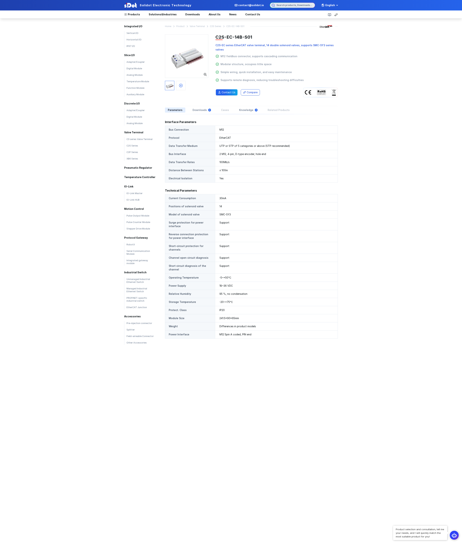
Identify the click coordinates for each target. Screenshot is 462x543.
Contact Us (252, 14)
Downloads (192, 14)
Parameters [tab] (175, 109)
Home (168, 26)
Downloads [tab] (201, 109)
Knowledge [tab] (248, 109)
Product (180, 26)
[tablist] (251, 110)
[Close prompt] (393, 526)
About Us (215, 14)
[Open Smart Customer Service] (454, 535)
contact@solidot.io (251, 5)
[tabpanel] (251, 229)
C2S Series (215, 26)
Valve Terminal (197, 26)
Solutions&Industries (163, 14)
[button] (420, 533)
